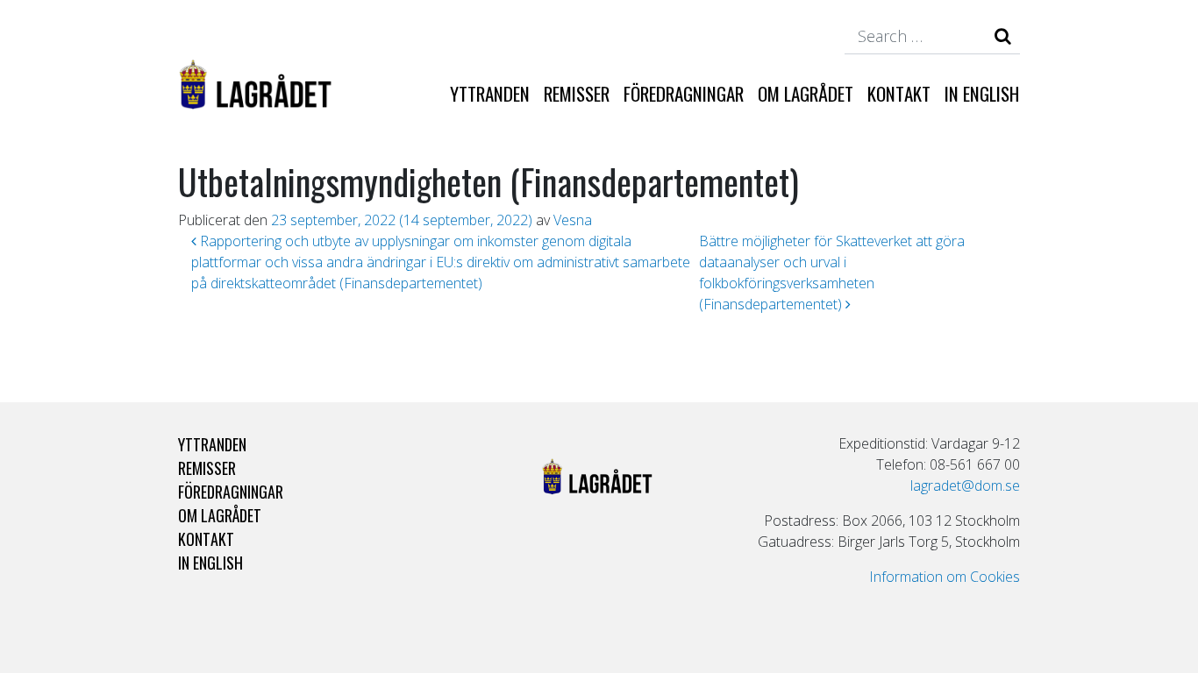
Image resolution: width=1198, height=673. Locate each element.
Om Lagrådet (805, 93)
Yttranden (490, 93)
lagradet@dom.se (965, 485)
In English (982, 93)
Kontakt (899, 93)
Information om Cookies (944, 576)
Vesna (572, 220)
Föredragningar (684, 93)
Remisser (577, 93)
